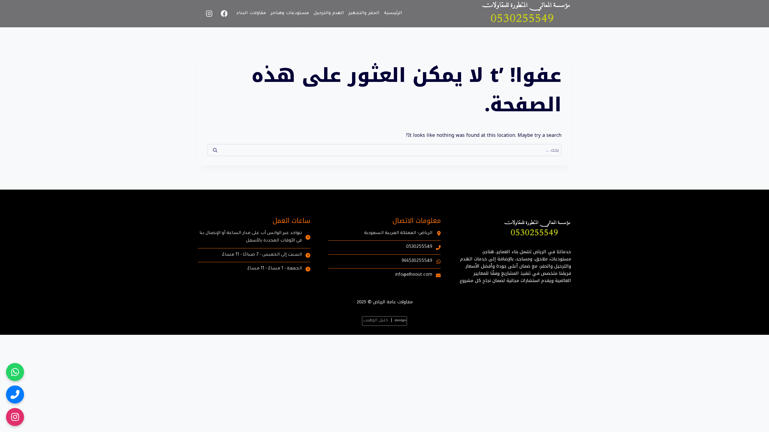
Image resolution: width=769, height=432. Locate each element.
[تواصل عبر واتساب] (15, 372)
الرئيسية (393, 13)
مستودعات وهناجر (290, 13)
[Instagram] (209, 13)
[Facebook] (224, 13)
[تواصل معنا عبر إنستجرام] (15, 417)
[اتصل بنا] (15, 395)
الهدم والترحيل (329, 13)
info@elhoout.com (413, 275)
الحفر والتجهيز (364, 13)
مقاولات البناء (251, 13)
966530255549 (417, 261)
